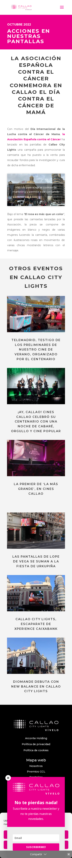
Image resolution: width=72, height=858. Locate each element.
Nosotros (36, 766)
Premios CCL (36, 771)
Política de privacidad (36, 744)
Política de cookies (36, 750)
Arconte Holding (36, 738)
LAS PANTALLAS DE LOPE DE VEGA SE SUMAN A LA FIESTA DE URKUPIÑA (36, 561)
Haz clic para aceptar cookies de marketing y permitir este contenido (36, 189)
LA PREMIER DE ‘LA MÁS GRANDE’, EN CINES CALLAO (36, 488)
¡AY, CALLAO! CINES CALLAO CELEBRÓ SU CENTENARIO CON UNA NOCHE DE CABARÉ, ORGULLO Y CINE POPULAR (36, 421)
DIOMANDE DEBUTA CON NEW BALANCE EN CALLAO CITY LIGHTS (36, 686)
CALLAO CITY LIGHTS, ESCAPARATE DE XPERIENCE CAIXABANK (36, 623)
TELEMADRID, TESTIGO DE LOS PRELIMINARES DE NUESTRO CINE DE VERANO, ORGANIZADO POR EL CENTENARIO (36, 349)
